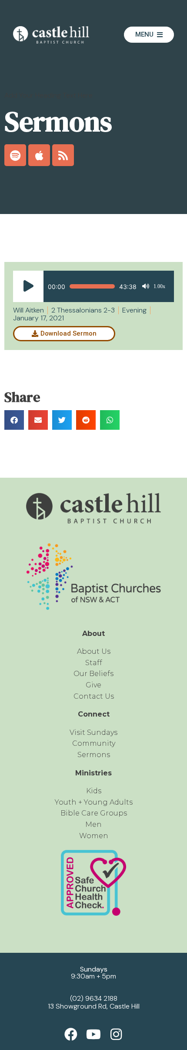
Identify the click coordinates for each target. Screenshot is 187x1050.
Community (93, 743)
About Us (93, 651)
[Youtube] (93, 1034)
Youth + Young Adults (94, 802)
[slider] (92, 286)
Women (93, 836)
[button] (14, 420)
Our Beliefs (93, 673)
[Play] (28, 286)
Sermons (93, 755)
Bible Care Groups (93, 813)
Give (93, 685)
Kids (93, 791)
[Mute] (145, 286)
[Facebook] (71, 1034)
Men (93, 824)
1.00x (159, 286)
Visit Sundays (93, 732)
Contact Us (93, 696)
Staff (93, 663)
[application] (89, 286)
